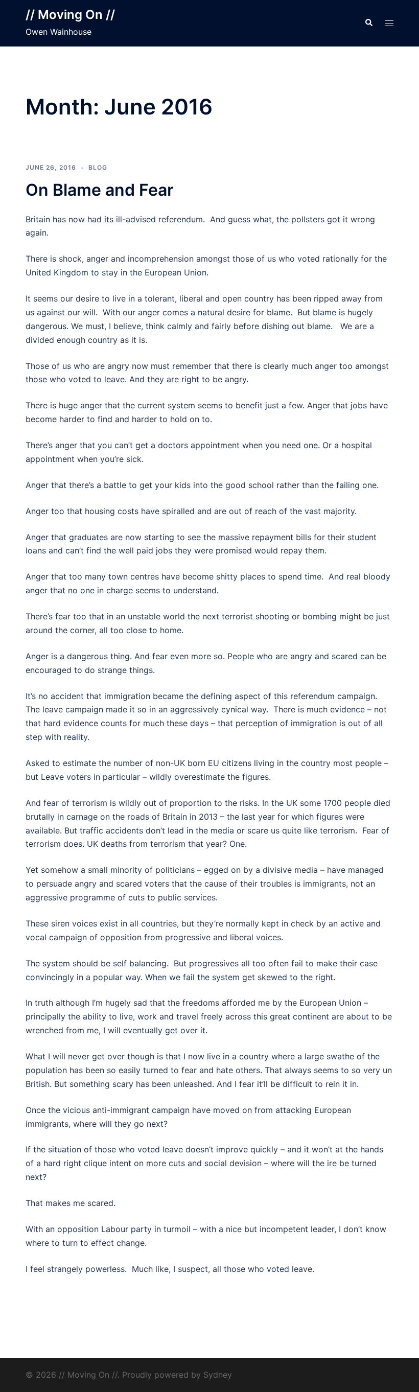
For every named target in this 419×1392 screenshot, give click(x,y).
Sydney (217, 1375)
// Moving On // (70, 14)
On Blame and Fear (100, 190)
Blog (97, 167)
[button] (368, 23)
